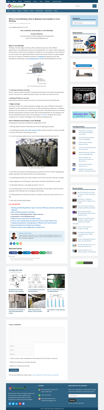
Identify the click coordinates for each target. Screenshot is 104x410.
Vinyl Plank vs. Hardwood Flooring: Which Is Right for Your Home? (86, 132)
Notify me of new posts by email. (20, 366)
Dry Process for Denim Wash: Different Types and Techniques (25, 258)
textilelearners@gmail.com (48, 400)
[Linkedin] (14, 243)
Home (8, 1)
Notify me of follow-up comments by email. (23, 362)
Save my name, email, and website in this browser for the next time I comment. (34, 358)
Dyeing (13, 10)
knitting (43, 115)
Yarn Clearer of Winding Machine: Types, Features (27, 214)
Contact (20, 1)
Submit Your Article (57, 1)
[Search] (95, 6)
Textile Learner (50, 408)
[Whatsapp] (17, 243)
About (14, 1)
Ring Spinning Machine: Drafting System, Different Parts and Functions (34, 223)
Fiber (8, 10)
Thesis (55, 10)
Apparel (19, 10)
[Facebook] (11, 243)
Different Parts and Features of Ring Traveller (26, 218)
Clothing (25, 10)
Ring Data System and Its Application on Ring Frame (28, 227)
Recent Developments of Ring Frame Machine (26, 225)
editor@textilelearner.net (48, 398)
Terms (41, 1)
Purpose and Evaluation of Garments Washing (22, 260)
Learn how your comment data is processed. (45, 375)
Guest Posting (27, 1)
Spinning (13, 256)
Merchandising (39, 10)
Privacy (35, 1)
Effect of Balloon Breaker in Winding (23, 212)
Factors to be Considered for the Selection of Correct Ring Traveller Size (34, 221)
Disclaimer (47, 1)
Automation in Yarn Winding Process (23, 216)
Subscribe (72, 400)
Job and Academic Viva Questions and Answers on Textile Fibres (86, 159)
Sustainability (48, 10)
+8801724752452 (46, 395)
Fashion (32, 10)
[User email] (20, 243)
